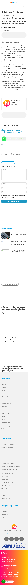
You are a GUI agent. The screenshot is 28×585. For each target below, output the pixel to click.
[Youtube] (18, 106)
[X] (12, 34)
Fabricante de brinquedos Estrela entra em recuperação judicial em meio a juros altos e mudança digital (13, 310)
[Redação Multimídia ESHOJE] (2, 27)
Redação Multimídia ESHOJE (9, 27)
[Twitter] (21, 539)
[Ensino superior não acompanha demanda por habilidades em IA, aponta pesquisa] (14, 355)
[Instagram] (13, 106)
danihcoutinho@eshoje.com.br (9, 576)
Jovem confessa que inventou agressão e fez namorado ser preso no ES (18, 252)
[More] (26, 34)
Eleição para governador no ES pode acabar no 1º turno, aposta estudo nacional (18, 234)
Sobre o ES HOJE (6, 534)
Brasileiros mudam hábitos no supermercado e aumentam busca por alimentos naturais (13, 340)
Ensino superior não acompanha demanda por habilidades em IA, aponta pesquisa (13, 369)
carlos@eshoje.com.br (7, 561)
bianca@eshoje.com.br (7, 568)
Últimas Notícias (12, 12)
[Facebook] (8, 34)
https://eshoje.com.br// (15, 104)
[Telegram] (19, 34)
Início (3, 15)
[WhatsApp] (15, 34)
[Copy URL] (22, 34)
